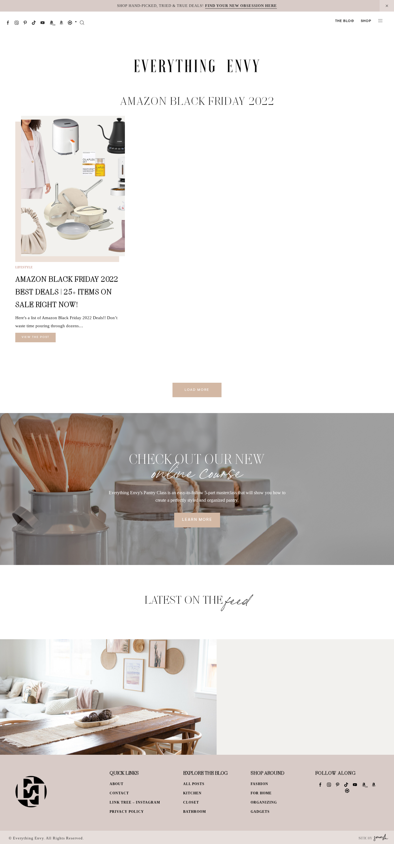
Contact (119, 793)
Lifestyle (24, 267)
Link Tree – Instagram (135, 802)
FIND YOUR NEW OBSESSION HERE (241, 5)
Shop (366, 21)
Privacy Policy (127, 812)
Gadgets (260, 812)
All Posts (193, 784)
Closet (191, 802)
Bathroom (194, 812)
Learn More (197, 520)
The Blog (344, 21)
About (116, 784)
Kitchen (192, 793)
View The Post (35, 337)
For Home (261, 793)
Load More (197, 390)
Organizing (264, 802)
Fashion (259, 784)
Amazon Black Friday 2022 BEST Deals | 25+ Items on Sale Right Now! (66, 291)
